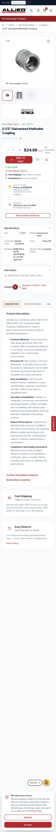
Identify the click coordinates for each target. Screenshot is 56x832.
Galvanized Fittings (26, 25)
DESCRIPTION (11, 304)
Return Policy (12, 543)
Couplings (43, 25)
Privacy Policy (35, 811)
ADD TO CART (20, 159)
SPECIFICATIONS (33, 304)
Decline (28, 817)
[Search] (31, 10)
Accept (28, 824)
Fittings (11, 25)
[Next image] (48, 62)
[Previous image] (7, 62)
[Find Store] (28, 2)
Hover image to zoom (18, 83)
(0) (20, 138)
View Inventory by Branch (28, 215)
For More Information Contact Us (22, 475)
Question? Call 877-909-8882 (34, 287)
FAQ (49, 304)
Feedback (54, 425)
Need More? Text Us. (17, 171)
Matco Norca (13, 124)
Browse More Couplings (18, 479)
